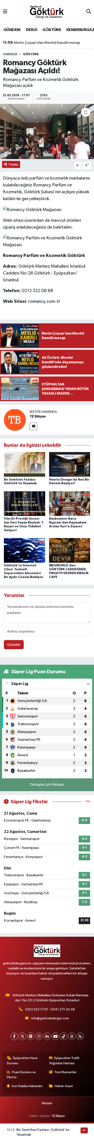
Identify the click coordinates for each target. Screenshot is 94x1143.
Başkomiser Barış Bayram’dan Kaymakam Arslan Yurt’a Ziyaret (67, 522)
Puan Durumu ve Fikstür (21, 1074)
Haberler (10, 54)
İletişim (47, 1103)
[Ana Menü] (5, 12)
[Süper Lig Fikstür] (88, 802)
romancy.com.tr (44, 301)
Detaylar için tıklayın (47, 785)
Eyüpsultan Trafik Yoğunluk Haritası (64, 1060)
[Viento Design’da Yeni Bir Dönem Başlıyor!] (69, 464)
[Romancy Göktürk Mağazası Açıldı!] (47, 131)
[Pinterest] (30, 1036)
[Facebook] (14, 1036)
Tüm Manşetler (65, 1072)
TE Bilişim (38, 416)
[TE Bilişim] (15, 420)
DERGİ (31, 30)
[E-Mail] (33, 426)
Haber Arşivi (64, 1086)
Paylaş (13, 164)
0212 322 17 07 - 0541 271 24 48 (50, 1009)
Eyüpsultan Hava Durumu (22, 1060)
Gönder (14, 645)
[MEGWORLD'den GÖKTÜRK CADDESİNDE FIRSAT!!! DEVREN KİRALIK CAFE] (69, 550)
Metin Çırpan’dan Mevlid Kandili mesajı (41, 43)
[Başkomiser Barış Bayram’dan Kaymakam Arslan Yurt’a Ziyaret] (69, 503)
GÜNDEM (11, 30)
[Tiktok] (63, 1036)
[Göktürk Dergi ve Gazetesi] (47, 12)
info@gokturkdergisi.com (50, 1018)
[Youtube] (55, 1036)
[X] (22, 1036)
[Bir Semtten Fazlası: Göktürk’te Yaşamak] (24, 464)
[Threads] (72, 1036)
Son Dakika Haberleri (27, 1086)
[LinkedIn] (47, 1036)
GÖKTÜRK (51, 30)
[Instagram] (39, 1036)
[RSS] (80, 1036)
